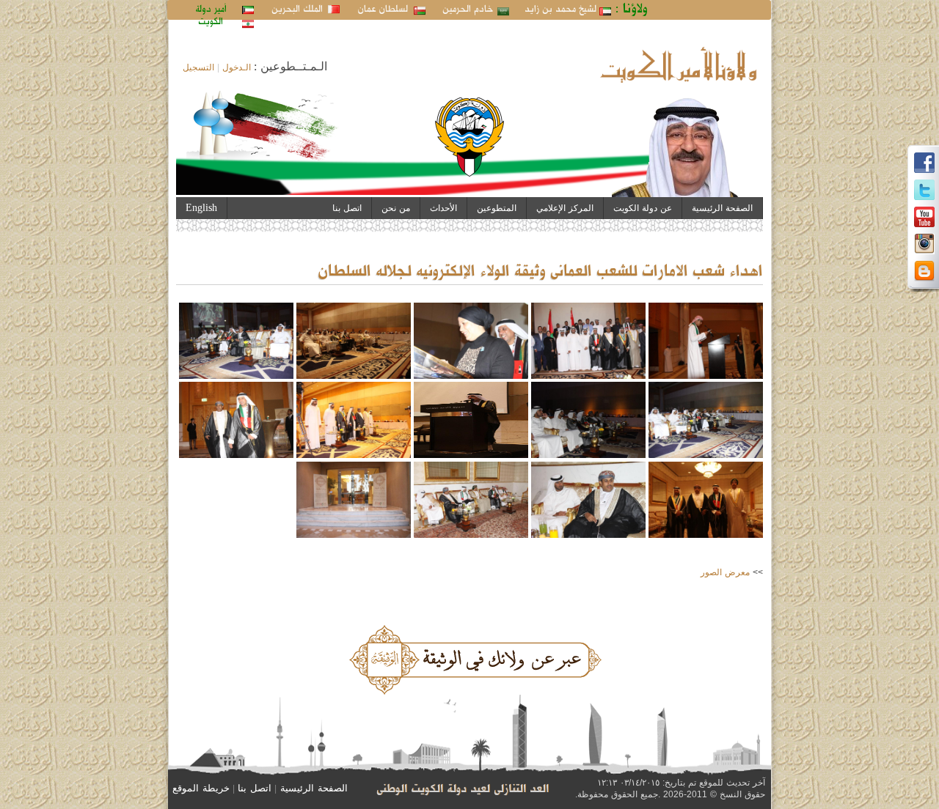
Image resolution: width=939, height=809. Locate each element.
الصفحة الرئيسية (722, 208)
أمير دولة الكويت (211, 16)
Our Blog (924, 271)
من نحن (395, 208)
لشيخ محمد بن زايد (560, 9)
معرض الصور (725, 572)
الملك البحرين (297, 9)
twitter (924, 190)
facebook (924, 162)
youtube (924, 217)
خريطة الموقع (201, 788)
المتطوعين (496, 208)
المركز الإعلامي (564, 208)
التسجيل (198, 67)
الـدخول (236, 67)
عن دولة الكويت (642, 208)
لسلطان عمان (383, 9)
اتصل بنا (347, 208)
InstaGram (924, 244)
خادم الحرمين (467, 9)
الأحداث (443, 208)
